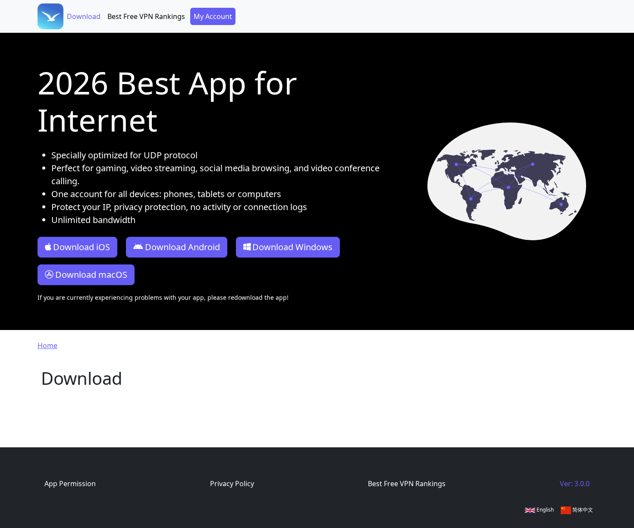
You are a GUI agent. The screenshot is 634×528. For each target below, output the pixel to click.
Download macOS (91, 274)
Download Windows (292, 247)
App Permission (70, 483)
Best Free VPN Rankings (146, 16)
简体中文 (582, 509)
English (544, 509)
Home (47, 345)
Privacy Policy (232, 483)
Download (83, 16)
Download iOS (81, 247)
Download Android (182, 247)
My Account (213, 16)
